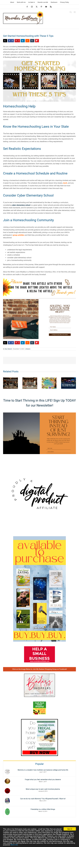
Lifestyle (27, 349)
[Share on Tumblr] (32, 40)
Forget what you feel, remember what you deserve (43, 779)
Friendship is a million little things (43, 809)
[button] (4, 383)
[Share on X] (5, 40)
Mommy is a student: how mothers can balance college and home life (43, 770)
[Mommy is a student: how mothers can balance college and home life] (7, 770)
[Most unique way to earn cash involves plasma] (7, 789)
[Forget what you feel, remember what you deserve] (7, 780)
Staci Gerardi (8, 349)
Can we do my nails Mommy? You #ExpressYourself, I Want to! (43, 799)
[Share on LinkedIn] (23, 40)
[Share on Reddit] (27, 40)
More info (14, 844)
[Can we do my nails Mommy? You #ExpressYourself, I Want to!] (7, 799)
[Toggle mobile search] (71, 12)
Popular (39, 763)
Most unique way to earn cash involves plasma (43, 789)
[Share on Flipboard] (37, 40)
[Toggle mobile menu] (75, 12)
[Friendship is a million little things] (7, 810)
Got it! (69, 829)
